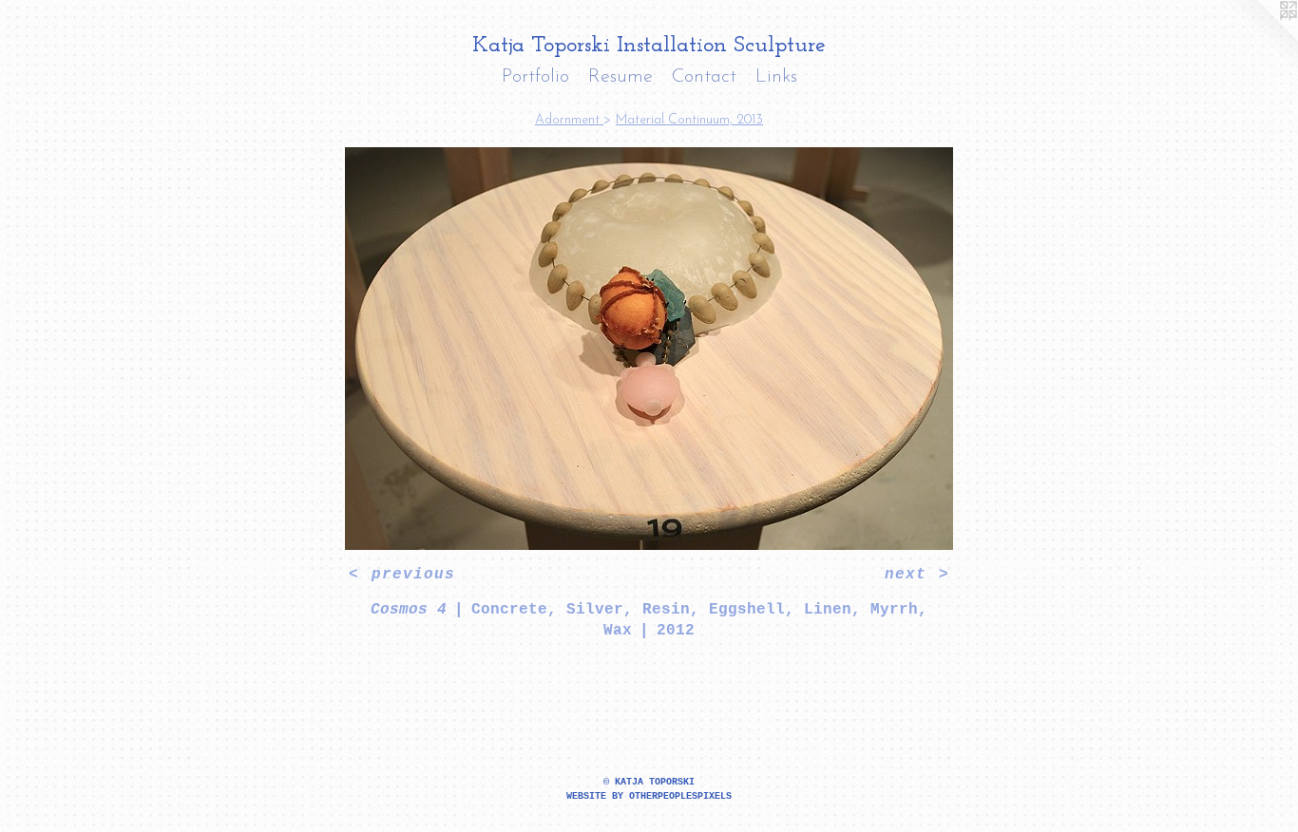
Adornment (569, 120)
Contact (704, 76)
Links (776, 76)
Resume (620, 76)
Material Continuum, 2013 (689, 120)
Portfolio (535, 76)
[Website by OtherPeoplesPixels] (1260, 38)
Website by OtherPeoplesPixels (649, 796)
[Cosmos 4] (649, 348)
